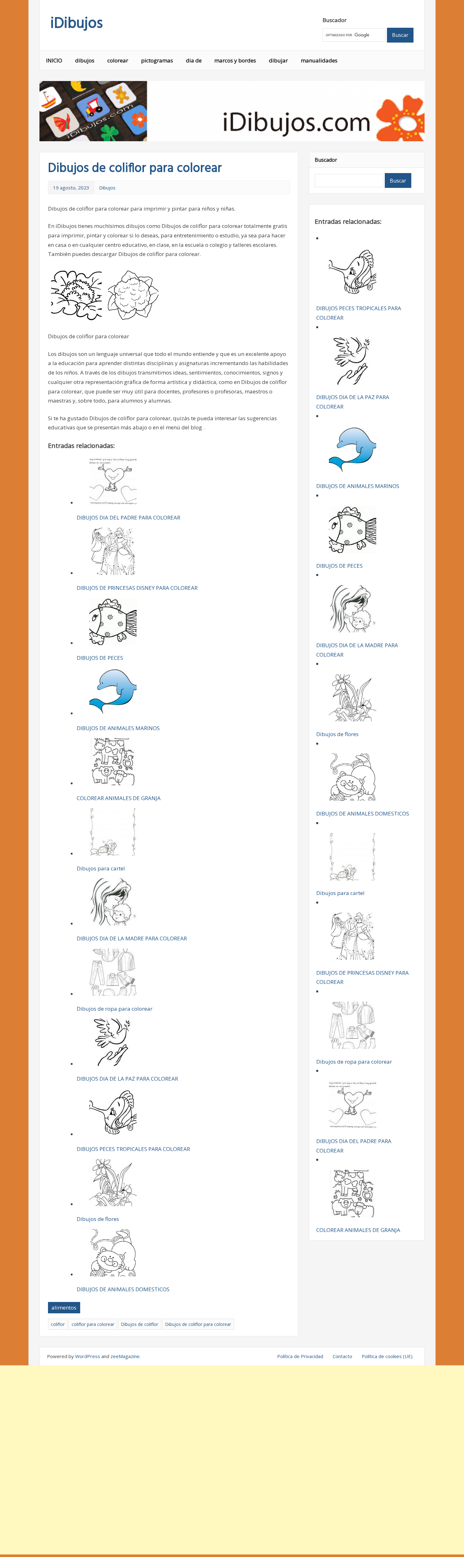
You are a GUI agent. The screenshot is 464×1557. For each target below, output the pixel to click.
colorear (117, 60)
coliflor (58, 1324)
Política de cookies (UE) (387, 1356)
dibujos (84, 60)
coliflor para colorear (93, 1324)
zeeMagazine (125, 1356)
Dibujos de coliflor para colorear (198, 1324)
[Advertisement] (232, 1459)
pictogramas (157, 60)
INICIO (54, 60)
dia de (194, 60)
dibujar (278, 60)
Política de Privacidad (300, 1356)
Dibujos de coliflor (139, 1324)
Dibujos (107, 187)
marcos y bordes (235, 60)
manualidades (319, 60)
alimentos (63, 1307)
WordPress (87, 1356)
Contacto (342, 1356)
